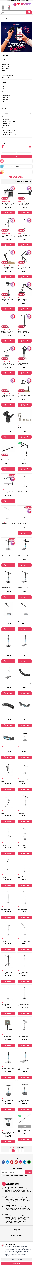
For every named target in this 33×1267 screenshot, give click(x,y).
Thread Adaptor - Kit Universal (24, 427)
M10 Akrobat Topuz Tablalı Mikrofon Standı (6, 556)
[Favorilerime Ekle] (14, 199)
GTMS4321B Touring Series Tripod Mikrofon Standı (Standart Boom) (8, 524)
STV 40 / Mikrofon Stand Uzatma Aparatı (7, 460)
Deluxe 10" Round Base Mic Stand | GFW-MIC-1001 (8, 396)
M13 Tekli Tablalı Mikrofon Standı (7, 1068)
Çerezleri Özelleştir (16, 1259)
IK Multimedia (6, 93)
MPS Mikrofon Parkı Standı (23, 1036)
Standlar (4, 60)
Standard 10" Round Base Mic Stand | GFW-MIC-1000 (7, 332)
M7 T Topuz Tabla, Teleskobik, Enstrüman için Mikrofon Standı (24, 941)
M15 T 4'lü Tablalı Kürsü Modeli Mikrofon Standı (7, 1101)
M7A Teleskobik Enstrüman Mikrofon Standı (6, 973)
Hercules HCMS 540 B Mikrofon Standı (24, 1131)
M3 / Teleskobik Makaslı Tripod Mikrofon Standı (7, 845)
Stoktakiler (5, 139)
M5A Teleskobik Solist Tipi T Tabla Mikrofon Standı (7, 941)
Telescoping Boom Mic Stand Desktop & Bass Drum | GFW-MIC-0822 (7, 364)
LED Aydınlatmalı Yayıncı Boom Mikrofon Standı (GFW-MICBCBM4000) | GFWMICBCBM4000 (24, 268)
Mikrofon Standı (6, 62)
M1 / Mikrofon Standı (22, 523)
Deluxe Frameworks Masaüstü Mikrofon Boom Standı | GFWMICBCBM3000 (24, 396)
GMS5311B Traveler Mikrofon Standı (23, 492)
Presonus (5, 99)
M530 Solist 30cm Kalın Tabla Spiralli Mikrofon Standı (7, 909)
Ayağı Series (6, 119)
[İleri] (23, 1150)
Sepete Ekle (9, 212)
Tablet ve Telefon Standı (7, 75)
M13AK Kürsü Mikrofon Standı (24, 651)
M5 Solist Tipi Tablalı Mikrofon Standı (23, 877)
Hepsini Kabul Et (16, 1263)
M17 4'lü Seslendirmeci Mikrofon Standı (24, 717)
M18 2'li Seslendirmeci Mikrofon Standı (7, 749)
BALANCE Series (7, 123)
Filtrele (16, 156)
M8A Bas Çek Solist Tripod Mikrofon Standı (23, 973)
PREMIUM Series (7, 125)
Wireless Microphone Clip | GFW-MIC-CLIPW (24, 364)
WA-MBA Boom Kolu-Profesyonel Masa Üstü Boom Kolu (24, 460)
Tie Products (6, 104)
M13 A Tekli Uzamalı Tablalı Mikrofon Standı (6, 652)
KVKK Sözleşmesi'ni (8, 1175)
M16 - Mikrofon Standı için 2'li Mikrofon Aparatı (7, 717)
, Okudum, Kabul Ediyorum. (15, 1175)
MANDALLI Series (7, 128)
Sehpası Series (6, 117)
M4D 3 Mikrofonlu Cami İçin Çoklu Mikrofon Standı (8, 877)
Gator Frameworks (7, 88)
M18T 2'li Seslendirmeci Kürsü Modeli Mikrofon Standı (24, 749)
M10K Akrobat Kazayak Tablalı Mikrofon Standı (24, 556)
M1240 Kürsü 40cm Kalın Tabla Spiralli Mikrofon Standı (24, 620)
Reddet (26, 1251)
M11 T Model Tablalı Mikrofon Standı (7, 588)
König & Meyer (6, 95)
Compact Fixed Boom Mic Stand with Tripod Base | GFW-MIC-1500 (8, 236)
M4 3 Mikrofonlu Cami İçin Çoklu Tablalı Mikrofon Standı (24, 845)
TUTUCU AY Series (7, 132)
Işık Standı (4, 70)
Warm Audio (21, 458)
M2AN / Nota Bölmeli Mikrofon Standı (7, 781)
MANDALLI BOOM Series (9, 130)
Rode (4, 101)
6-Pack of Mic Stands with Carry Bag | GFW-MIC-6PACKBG (7, 204)
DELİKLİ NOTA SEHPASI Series (10, 134)
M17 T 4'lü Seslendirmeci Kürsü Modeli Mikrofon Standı (7, 1133)
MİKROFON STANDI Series (9, 121)
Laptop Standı (5, 77)
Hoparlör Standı (5, 64)
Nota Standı (5, 73)
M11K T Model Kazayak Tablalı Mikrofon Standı (24, 588)
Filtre (2, 181)
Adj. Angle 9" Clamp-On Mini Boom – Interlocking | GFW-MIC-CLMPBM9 (24, 204)
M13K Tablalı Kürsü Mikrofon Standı (23, 1069)
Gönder (29, 1172)
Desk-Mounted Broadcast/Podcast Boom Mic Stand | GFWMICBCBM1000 (8, 268)
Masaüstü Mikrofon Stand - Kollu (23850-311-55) (7, 492)
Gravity (5, 91)
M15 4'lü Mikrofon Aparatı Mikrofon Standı (25, 684)
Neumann (5, 97)
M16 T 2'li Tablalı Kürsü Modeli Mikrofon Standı (24, 1101)
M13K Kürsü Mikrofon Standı (6, 683)
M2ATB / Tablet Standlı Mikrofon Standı (7, 813)
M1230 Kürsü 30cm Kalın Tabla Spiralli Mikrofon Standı (7, 620)
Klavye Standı (5, 66)
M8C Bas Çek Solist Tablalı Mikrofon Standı (6, 1005)
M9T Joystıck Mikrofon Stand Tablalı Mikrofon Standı (23, 1005)
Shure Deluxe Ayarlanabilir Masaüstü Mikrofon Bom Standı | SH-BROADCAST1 (24, 300)
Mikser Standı (5, 68)
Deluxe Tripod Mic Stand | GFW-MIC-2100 (24, 236)
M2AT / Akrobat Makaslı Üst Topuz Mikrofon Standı (24, 781)
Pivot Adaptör (4, 427)
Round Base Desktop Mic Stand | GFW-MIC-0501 (7, 300)
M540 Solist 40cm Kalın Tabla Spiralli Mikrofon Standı (23, 909)
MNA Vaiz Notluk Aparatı (6, 1036)
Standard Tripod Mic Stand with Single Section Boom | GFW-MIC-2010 (24, 332)
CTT (4, 86)
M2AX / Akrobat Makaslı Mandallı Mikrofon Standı (24, 813)
